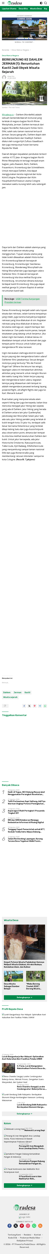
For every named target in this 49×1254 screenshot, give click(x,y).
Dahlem (6, 692)
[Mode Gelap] (41, 3)
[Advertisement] (24, 217)
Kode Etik (12, 1238)
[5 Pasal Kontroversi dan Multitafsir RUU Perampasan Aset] (24, 1171)
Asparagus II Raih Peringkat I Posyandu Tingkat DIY (26, 812)
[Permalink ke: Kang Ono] (4, 77)
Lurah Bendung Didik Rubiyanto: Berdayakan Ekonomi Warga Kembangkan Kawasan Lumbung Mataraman (32, 1106)
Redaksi (27, 1235)
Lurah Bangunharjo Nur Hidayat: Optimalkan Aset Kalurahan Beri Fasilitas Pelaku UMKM (23, 1058)
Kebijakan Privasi (25, 1241)
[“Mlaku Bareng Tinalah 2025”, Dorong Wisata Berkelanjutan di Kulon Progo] (35, 976)
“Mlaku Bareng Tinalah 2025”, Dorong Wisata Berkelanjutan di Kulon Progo (34, 986)
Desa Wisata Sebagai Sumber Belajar (12, 986)
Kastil (27, 692)
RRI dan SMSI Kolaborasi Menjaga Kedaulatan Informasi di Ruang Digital (26, 821)
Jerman (17, 692)
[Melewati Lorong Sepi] (14, 1128)
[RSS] (40, 1226)
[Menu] (3, 3)
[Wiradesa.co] (14, 3)
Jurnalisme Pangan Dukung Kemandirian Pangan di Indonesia (32, 1162)
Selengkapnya (23, 997)
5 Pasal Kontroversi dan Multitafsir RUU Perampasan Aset (30, 1177)
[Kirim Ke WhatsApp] (45, 706)
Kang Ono (10, 76)
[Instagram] (28, 1226)
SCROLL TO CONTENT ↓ (24, 42)
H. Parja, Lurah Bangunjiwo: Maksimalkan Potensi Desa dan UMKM (31, 1067)
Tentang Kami (14, 1235)
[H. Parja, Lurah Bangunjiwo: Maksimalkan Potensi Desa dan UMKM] (8, 1068)
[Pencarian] (45, 3)
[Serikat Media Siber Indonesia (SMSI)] (24, 1217)
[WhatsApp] (34, 1226)
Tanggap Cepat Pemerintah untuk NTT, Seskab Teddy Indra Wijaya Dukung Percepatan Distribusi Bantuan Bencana (27, 830)
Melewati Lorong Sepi (34, 1130)
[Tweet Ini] (29, 706)
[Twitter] (16, 1226)
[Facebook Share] (24, 706)
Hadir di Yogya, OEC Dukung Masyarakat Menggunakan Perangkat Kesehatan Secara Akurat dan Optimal (26, 793)
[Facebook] (9, 1226)
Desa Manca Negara (10, 55)
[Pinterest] (22, 1226)
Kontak (37, 1235)
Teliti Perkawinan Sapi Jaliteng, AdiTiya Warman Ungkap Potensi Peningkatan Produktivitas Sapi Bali (26, 802)
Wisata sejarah (10, 697)
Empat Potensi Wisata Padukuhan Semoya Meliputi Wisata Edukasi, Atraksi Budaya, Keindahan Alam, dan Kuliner (24, 964)
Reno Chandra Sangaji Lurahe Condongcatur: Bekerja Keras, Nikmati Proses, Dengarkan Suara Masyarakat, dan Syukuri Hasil (31, 1088)
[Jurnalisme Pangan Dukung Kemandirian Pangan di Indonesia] (24, 1155)
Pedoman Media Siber (30, 1238)
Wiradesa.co (8, 114)
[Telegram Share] (40, 706)
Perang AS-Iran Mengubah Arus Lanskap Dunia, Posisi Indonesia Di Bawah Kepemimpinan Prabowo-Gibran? (31, 1147)
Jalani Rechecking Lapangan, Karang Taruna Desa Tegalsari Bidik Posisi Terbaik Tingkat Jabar (25, 840)
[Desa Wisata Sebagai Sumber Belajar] (13, 976)
